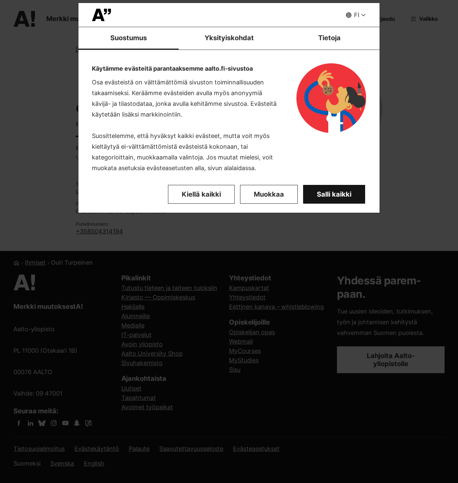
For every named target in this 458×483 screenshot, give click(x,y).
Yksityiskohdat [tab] (229, 38)
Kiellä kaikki (201, 194)
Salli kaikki (334, 194)
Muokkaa (269, 194)
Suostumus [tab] (128, 38)
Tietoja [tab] (329, 38)
